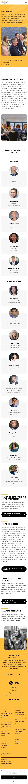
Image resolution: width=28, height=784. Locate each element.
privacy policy (15, 773)
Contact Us (3, 743)
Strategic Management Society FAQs (5, 754)
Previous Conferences (5, 733)
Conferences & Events (6, 722)
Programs (17, 741)
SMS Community (18, 731)
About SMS (3, 739)
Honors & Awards (18, 737)
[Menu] (26, 3)
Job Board (17, 723)
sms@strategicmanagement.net (15, 696)
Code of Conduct (4, 765)
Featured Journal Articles (20, 712)
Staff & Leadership (5, 745)
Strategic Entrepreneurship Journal (20, 718)
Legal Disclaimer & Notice (6, 763)
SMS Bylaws (3, 768)
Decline (14, 781)
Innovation (3, 717)
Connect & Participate (20, 729)
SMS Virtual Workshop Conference (5, 730)
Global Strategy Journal (19, 721)
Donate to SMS (4, 741)
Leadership (3, 720)
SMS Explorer (17, 710)
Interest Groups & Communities (18, 734)
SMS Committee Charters (16, 618)
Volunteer (17, 743)
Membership (3, 747)
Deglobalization (4, 715)
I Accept (14, 777)
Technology (3, 711)
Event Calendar (4, 735)
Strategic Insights (5, 707)
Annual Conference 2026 (6, 724)
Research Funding (18, 739)
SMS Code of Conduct (13, 620)
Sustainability (4, 709)
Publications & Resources (18, 707)
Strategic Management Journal (19, 715)
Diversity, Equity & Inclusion (6, 713)
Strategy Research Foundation (5, 750)
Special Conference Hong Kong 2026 (6, 727)
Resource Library (18, 726)
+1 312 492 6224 (15, 693)
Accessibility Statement (6, 761)
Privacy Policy (4, 759)
